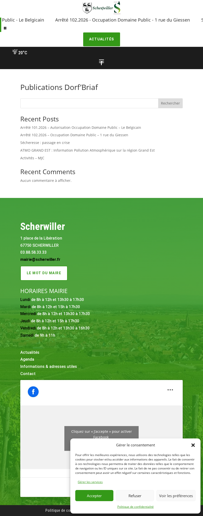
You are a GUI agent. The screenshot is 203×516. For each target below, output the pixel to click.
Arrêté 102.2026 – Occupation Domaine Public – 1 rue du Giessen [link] (74, 135)
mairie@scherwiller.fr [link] (40, 259)
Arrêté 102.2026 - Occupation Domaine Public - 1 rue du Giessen (110, 20)
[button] (193, 445)
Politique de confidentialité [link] (135, 507)
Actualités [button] (101, 39)
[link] (101, 14)
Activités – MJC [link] (32, 158)
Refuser (134, 495)
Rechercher (170, 103)
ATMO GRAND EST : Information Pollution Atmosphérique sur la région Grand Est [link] (87, 150)
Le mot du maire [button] (44, 273)
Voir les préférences (176, 495)
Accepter (94, 495)
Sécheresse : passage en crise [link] (45, 142)
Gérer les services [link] (90, 482)
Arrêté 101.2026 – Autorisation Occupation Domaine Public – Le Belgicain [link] (80, 127)
